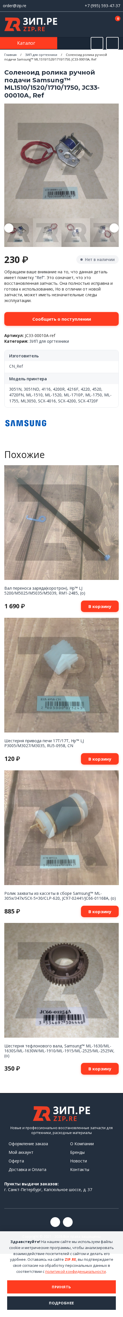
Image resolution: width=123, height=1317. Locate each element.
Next (114, 228)
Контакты (79, 1169)
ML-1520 (53, 395)
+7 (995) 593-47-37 (102, 5)
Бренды (77, 1152)
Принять (61, 1286)
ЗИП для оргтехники (41, 54)
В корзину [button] (99, 606)
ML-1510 (34, 395)
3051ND (31, 389)
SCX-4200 (67, 401)
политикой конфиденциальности (75, 1271)
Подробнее (61, 1303)
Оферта (16, 1161)
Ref (40, 277)
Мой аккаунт (21, 1152)
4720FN (16, 395)
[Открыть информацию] (112, 43)
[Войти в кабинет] (97, 25)
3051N (15, 389)
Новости (78, 1161)
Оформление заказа (28, 1143)
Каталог (26, 43)
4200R (59, 389)
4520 (96, 389)
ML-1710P (73, 395)
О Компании (82, 1143)
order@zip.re (14, 5)
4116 (46, 389)
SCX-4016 (47, 401)
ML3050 (28, 401)
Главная (10, 54)
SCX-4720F (88, 401)
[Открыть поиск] (97, 43)
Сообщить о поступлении (61, 319)
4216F (72, 389)
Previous (8, 228)
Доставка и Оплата (27, 1169)
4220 (85, 389)
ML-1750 (93, 395)
